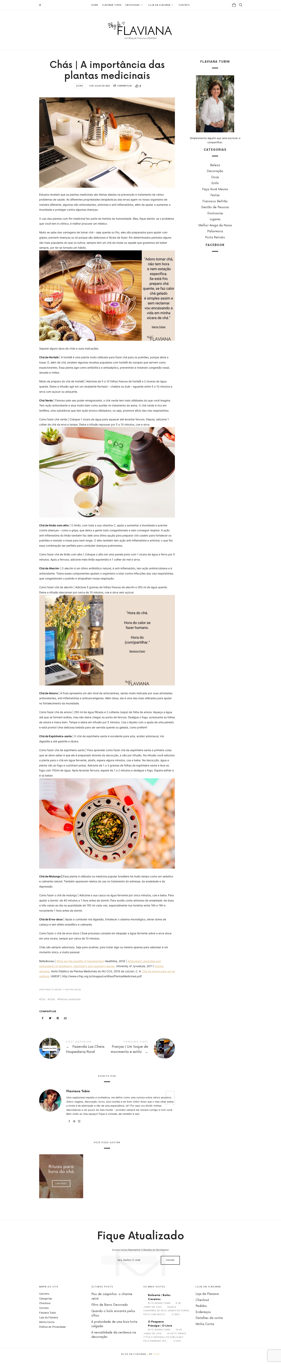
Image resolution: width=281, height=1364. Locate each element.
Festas (215, 195)
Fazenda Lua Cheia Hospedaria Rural (73, 1048)
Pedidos (201, 1306)
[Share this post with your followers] (50, 1018)
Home (94, 5)
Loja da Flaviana (159, 5)
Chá (43, 999)
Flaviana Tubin (111, 5)
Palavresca (215, 231)
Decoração (215, 171)
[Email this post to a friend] (65, 1018)
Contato (184, 5)
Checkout (45, 1303)
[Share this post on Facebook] (42, 1018)
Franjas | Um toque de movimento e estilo (141, 1048)
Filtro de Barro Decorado (109, 1305)
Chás (52, 999)
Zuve (156, 1354)
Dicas (79, 86)
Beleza (215, 165)
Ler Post (61, 1183)
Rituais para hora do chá (61, 1169)
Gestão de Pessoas (215, 207)
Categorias (132, 5)
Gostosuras (215, 213)
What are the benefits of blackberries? (80, 961)
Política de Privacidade (52, 1326)
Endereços (203, 1312)
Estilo (215, 183)
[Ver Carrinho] (234, 5)
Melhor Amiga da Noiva (215, 225)
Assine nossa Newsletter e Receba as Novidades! (140, 1249)
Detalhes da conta (209, 1318)
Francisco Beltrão (215, 201)
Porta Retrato (215, 237)
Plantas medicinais (70, 999)
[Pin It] (57, 1018)
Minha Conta (46, 1322)
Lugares (215, 219)
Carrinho (44, 1293)
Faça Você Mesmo (215, 189)
